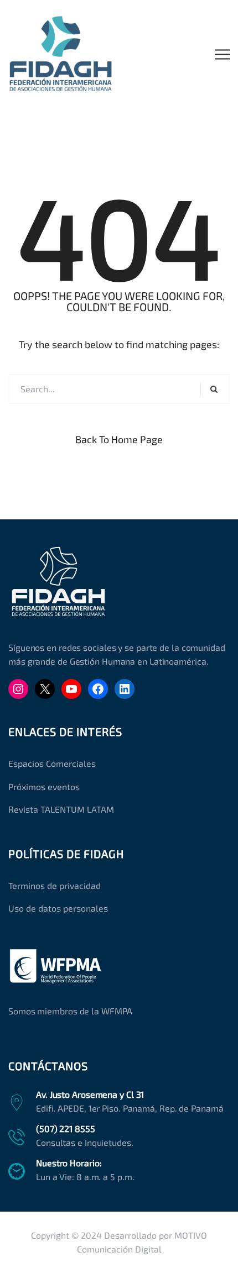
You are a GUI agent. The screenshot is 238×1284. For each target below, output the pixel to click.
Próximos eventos (44, 786)
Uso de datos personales (58, 908)
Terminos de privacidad (54, 885)
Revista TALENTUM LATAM (61, 809)
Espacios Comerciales (52, 763)
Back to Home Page (119, 439)
